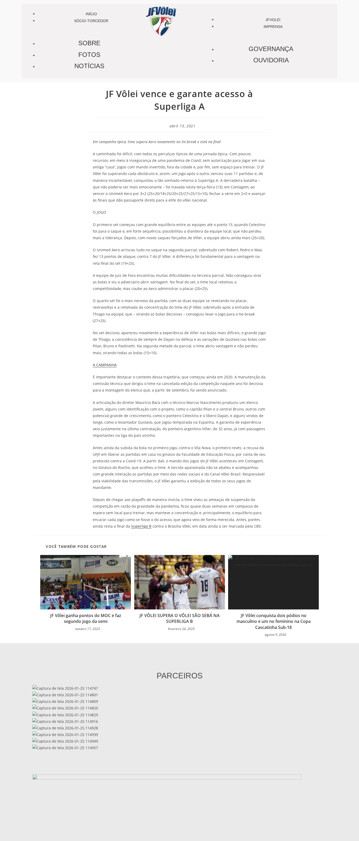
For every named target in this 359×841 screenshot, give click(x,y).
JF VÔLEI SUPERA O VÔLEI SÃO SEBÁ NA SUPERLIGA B (180, 618)
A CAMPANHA (105, 364)
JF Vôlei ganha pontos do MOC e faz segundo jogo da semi (85, 618)
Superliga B (141, 526)
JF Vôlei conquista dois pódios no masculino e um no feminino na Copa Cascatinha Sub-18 (274, 621)
